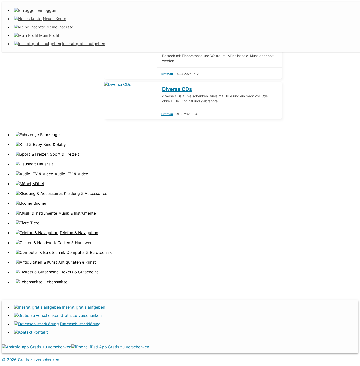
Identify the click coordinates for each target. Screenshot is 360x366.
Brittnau (167, 74)
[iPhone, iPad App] (110, 346)
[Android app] (36, 346)
